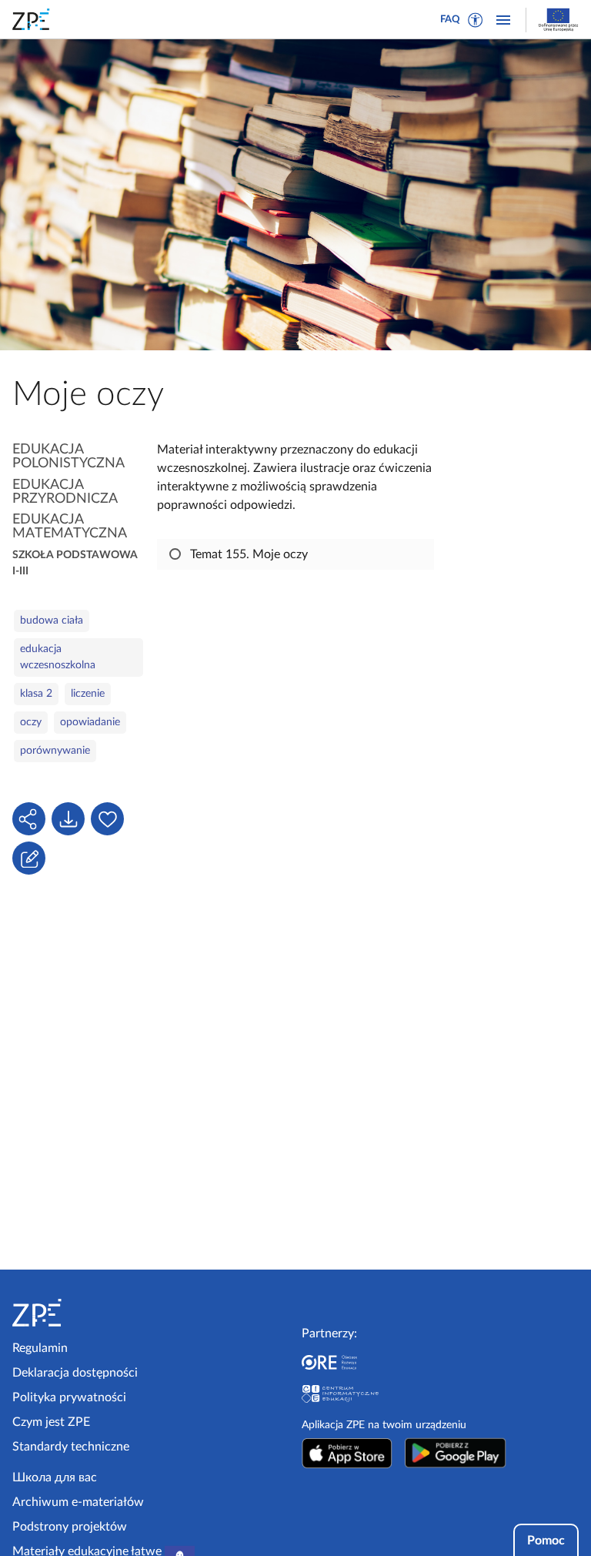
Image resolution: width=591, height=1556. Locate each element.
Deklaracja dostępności (75, 1373)
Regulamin (40, 1348)
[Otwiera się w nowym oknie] (347, 1453)
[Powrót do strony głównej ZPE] (33, 19)
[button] (475, 20)
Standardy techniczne (70, 1447)
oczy (31, 722)
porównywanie (55, 750)
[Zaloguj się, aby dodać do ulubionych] (107, 818)
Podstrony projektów (69, 1527)
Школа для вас (54, 1477)
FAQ (450, 20)
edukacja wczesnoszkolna (57, 657)
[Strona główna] (78, 1313)
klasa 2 (36, 693)
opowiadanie (90, 722)
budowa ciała (51, 620)
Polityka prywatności (69, 1397)
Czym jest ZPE (51, 1422)
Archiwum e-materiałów (78, 1502)
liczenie (88, 693)
